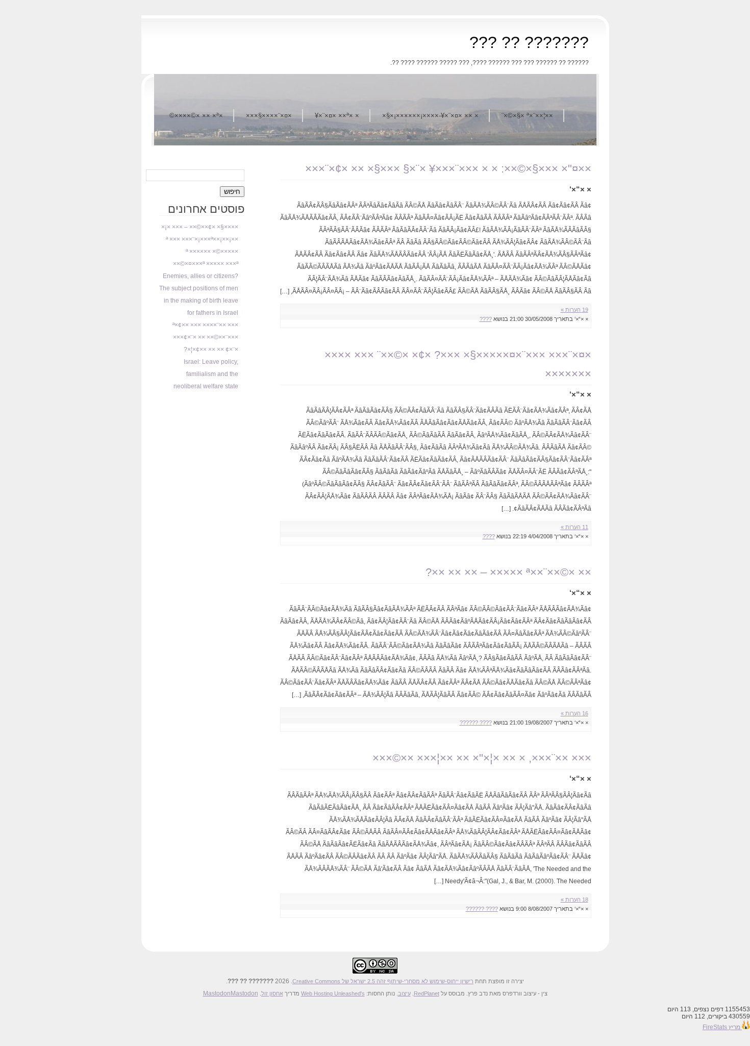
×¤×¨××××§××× (269, 115)
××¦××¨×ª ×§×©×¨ (527, 115)
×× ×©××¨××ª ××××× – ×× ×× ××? (508, 572)
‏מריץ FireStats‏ (722, 1027)
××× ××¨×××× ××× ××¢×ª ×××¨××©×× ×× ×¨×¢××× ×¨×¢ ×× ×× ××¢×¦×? (205, 337)
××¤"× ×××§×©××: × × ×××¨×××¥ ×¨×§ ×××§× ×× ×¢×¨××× (448, 168)
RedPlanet (426, 993)
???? (486, 319)
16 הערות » (574, 713)
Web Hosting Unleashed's (333, 993)
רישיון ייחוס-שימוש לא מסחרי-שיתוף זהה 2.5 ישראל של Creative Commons (382, 981)
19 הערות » (574, 310)
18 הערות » (574, 899)
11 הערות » (574, 527)
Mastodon (217, 993)
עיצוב (404, 993)
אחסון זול (272, 993)
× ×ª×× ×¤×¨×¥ (337, 115)
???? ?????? (476, 722)
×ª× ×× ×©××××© (196, 115)
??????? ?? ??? (529, 42)
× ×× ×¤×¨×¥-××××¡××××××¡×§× (430, 115)
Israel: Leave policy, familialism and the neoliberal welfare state (205, 374)
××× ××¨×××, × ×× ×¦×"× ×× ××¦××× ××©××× (481, 758)
